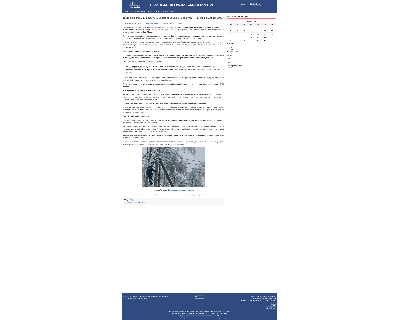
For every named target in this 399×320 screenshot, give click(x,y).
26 (231, 40)
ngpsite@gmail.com (269, 296)
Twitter (273, 304)
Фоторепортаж (158, 11)
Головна (127, 11)
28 (244, 40)
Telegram (273, 308)
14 (244, 34)
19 (231, 37)
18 (272, 34)
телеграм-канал (154, 23)
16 (258, 34)
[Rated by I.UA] (199, 297)
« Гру (228, 43)
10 (265, 31)
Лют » (233, 43)
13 (237, 34)
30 (258, 40)
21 (244, 37)
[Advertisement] (173, 230)
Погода (229, 47)
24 (265, 37)
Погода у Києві (232, 66)
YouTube (273, 306)
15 (251, 34)
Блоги (173, 11)
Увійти (243, 5)
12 (231, 34)
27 (237, 40)
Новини (133, 11)
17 (265, 34)
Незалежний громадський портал (144, 296)
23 (258, 37)
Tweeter (179, 23)
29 (251, 40)
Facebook (173, 23)
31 (265, 40)
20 (237, 37)
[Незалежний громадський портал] (134, 5)
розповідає (190, 39)
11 (272, 31)
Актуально (141, 11)
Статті (167, 11)
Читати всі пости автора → (134, 202)
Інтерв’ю (149, 11)
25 (272, 37)
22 (251, 37)
